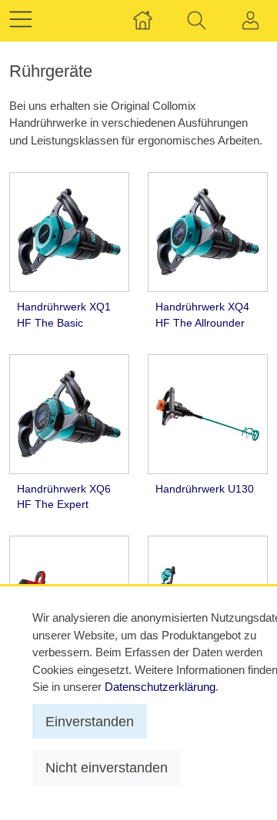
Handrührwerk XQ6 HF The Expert (64, 496)
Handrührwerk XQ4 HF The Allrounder (202, 314)
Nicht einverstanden (106, 767)
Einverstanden (89, 721)
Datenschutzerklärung (160, 686)
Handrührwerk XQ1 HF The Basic (64, 314)
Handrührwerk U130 (204, 489)
